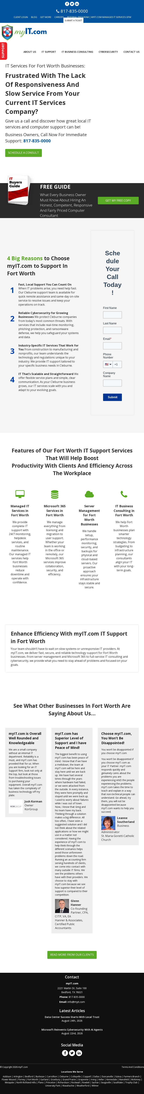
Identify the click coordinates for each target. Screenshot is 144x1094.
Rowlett (86, 1082)
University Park (52, 1085)
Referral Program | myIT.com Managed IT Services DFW (99, 17)
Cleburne (63, 1076)
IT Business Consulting (77, 51)
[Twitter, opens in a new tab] (72, 4)
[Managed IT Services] (20, 542)
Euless (118, 1076)
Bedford (29, 1076)
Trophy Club (131, 1082)
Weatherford (83, 1085)
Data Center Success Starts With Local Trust (72, 1017)
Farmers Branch (132, 1076)
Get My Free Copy (118, 200)
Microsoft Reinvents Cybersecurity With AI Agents (72, 1029)
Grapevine (83, 1079)
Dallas (96, 1076)
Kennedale (111, 1079)
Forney (21, 1079)
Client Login (21, 17)
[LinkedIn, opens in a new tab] (76, 4)
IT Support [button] (49, 51)
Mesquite (9, 1082)
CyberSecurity (108, 51)
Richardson (63, 1082)
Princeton (50, 1082)
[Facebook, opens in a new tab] (67, 4)
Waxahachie (68, 1085)
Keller (101, 1079)
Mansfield (124, 1079)
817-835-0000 (37, 141)
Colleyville (76, 1076)
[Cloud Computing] (89, 542)
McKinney (135, 1079)
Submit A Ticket (73, 20)
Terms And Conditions (133, 1067)
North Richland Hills (26, 1082)
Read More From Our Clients (72, 955)
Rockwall (75, 1082)
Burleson (40, 1076)
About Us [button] (30, 51)
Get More (45, 17)
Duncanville (107, 1076)
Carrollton (52, 1076)
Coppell (87, 1076)
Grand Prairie (69, 1079)
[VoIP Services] (124, 542)
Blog (34, 17)
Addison (7, 1076)
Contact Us (131, 51)
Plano (41, 1082)
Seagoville (106, 1082)
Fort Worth (32, 1079)
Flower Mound (9, 1079)
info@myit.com (76, 1002)
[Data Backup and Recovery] (55, 542)
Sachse (95, 1082)
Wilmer (95, 1085)
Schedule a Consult (23, 153)
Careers (59, 17)
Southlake (118, 1082)
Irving (93, 1079)
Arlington (18, 1076)
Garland (44, 1079)
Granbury (55, 1079)
